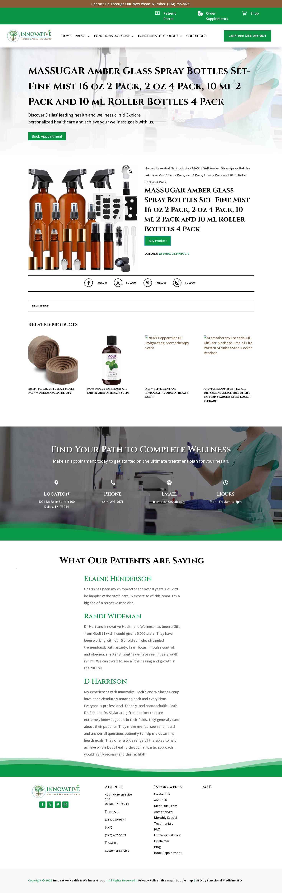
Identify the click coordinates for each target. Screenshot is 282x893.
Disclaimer (161, 841)
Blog (157, 847)
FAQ (157, 829)
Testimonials (163, 823)
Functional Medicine (112, 36)
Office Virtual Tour (167, 835)
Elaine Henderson (118, 578)
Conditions (196, 36)
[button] (130, 171)
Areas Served (163, 812)
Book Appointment (47, 136)
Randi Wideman (112, 616)
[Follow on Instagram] (177, 282)
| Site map (165, 880)
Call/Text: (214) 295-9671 (247, 36)
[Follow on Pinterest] (147, 282)
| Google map (183, 880)
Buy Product (158, 241)
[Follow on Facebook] (88, 282)
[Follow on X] (118, 282)
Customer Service (117, 850)
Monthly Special (165, 818)
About (80, 36)
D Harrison (105, 681)
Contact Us (162, 794)
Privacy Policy (148, 880)
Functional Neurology (158, 36)
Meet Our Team (165, 806)
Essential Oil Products (172, 168)
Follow (102, 282)
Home (66, 36)
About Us (160, 800)
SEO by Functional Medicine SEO (219, 880)
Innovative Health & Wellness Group (79, 880)
